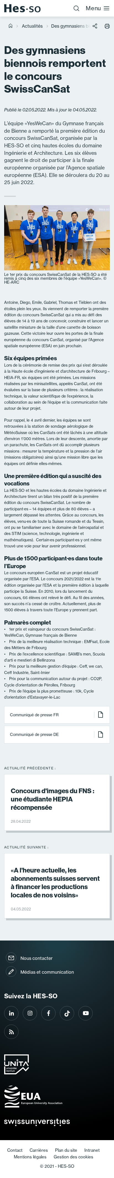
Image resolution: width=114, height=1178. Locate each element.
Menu (93, 8)
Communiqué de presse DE (34, 734)
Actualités (32, 26)
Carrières (39, 1150)
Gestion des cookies (73, 1156)
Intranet (92, 1150)
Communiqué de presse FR (34, 714)
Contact (14, 1150)
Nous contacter (36, 958)
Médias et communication (47, 972)
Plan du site (66, 1150)
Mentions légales (30, 1156)
